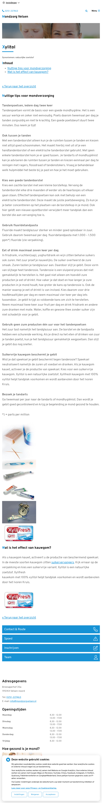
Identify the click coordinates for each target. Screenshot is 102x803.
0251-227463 (13, 697)
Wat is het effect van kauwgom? (27, 72)
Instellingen (19, 794)
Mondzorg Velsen (15, 17)
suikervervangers (62, 562)
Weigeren (35, 794)
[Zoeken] (86, 11)
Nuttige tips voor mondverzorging (29, 68)
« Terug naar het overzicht (19, 86)
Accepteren (51, 794)
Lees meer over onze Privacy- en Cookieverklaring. (34, 788)
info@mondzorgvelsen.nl (23, 701)
